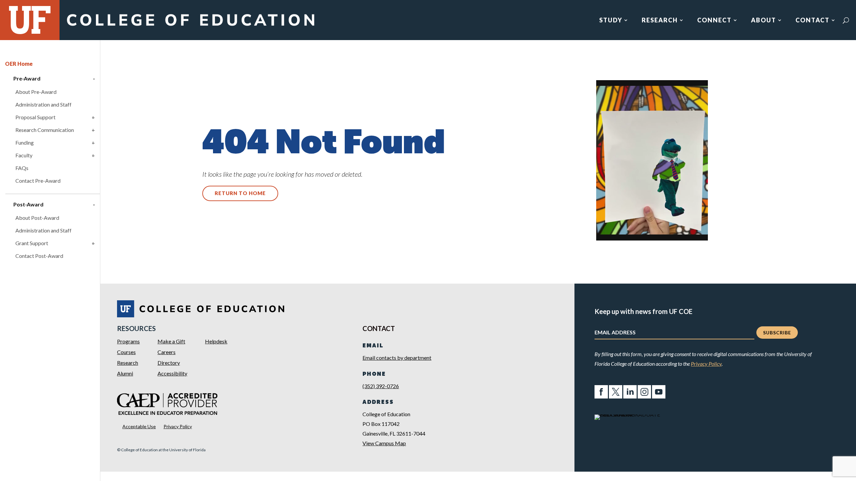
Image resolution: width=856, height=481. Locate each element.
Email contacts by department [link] (396, 357)
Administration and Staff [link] (43, 104)
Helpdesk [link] (216, 341)
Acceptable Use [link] (139, 426)
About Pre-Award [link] (36, 92)
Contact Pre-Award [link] (38, 180)
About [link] (763, 21)
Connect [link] (714, 21)
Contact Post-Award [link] (39, 256)
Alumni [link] (125, 373)
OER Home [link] (19, 63)
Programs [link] (128, 341)
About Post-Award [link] (37, 217)
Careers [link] (166, 352)
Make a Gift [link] (171, 341)
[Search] (846, 20)
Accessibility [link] (172, 373)
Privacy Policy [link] (178, 426)
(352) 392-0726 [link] (380, 386)
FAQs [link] (21, 168)
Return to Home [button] (240, 193)
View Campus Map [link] (384, 443)
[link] (190, 27)
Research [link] (660, 21)
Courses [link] (126, 352)
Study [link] (610, 21)
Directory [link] (168, 362)
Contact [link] (812, 21)
